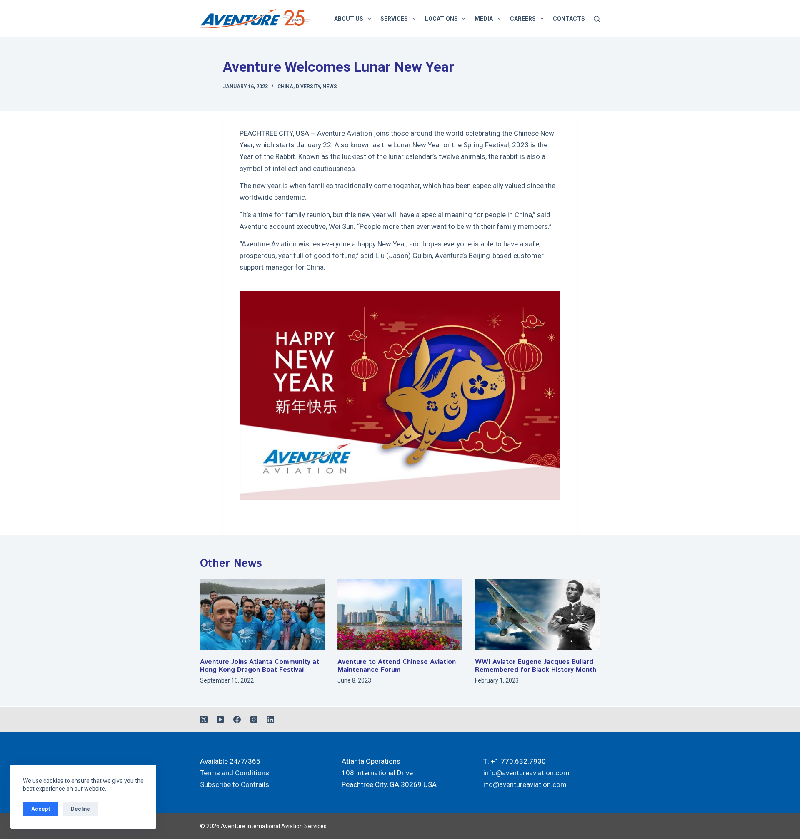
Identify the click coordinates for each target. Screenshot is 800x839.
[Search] (597, 19)
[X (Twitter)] (204, 719)
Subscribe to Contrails (234, 784)
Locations (441, 18)
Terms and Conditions (234, 773)
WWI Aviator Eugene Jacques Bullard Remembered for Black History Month (535, 666)
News (329, 86)
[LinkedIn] (270, 719)
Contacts (569, 18)
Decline (80, 809)
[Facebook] (237, 719)
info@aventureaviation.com (526, 773)
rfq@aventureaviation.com (525, 784)
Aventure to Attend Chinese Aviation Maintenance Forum (397, 666)
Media (484, 18)
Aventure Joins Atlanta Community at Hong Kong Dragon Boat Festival (259, 666)
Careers (523, 18)
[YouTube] (220, 719)
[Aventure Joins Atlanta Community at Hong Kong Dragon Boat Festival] (262, 614)
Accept (40, 809)
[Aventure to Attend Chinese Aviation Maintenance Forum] (400, 614)
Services (394, 18)
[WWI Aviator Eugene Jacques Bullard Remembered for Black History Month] (537, 614)
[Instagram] (254, 719)
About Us (348, 18)
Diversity (308, 86)
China (285, 86)
